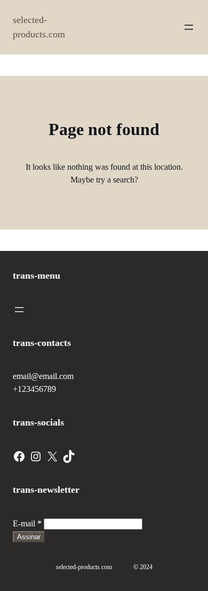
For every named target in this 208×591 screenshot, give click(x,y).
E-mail (27, 523)
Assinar (29, 537)
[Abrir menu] (188, 27)
